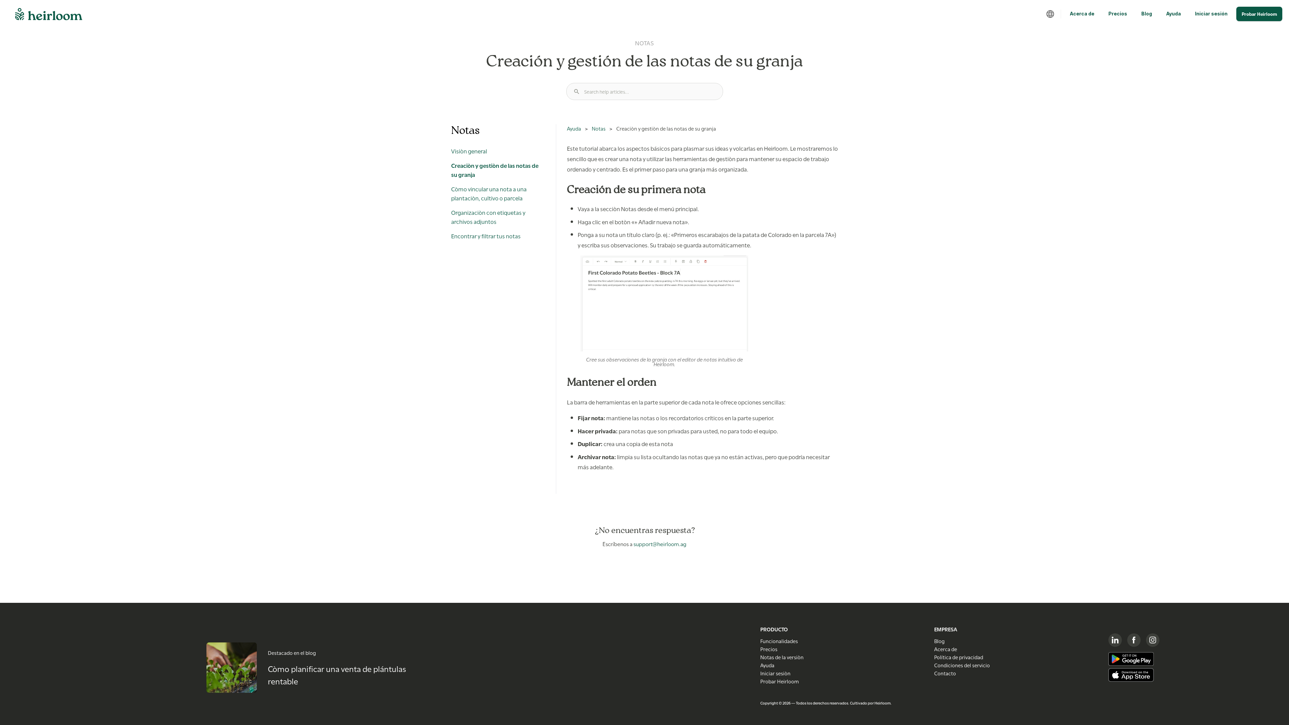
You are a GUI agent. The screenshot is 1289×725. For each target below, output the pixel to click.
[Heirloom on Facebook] (1134, 640)
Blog (1146, 13)
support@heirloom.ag (659, 543)
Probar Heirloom (1259, 13)
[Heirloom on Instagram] (1152, 640)
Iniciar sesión (1211, 13)
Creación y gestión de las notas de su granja (494, 170)
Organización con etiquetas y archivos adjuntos (488, 217)
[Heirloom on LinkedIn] (1115, 640)
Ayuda (1173, 13)
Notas (599, 128)
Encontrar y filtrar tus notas (486, 235)
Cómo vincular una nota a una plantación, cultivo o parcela (489, 193)
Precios (1117, 13)
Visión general (469, 150)
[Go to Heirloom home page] (48, 16)
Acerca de (1082, 13)
